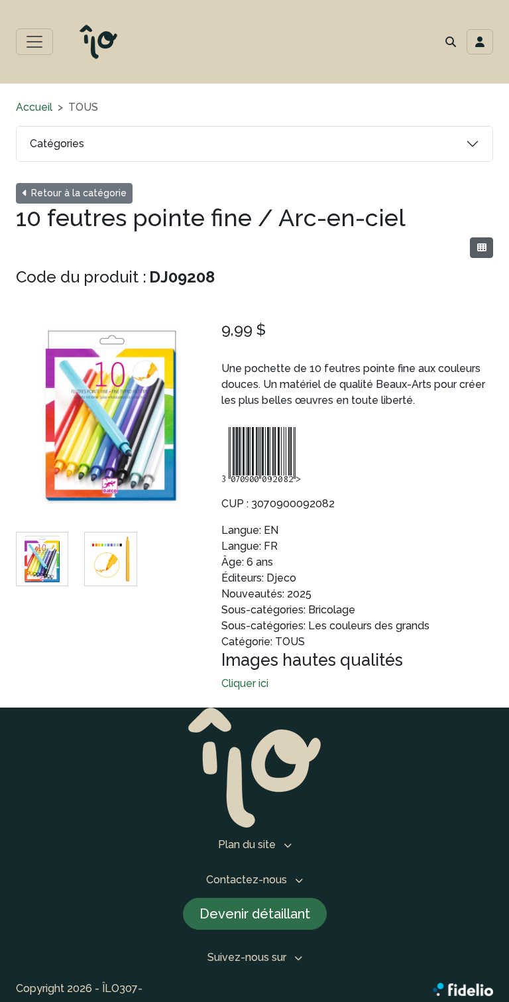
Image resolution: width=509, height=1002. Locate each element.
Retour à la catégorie (77, 193)
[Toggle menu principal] (34, 42)
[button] (450, 42)
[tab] (42, 559)
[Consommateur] (481, 247)
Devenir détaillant (254, 914)
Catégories (57, 143)
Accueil (34, 107)
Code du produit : (81, 276)
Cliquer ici (244, 683)
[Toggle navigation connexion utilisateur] (480, 41)
